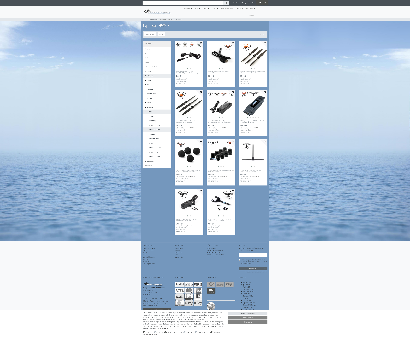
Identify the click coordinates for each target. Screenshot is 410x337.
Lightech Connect (249, 303)
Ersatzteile (250, 9)
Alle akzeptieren (247, 318)
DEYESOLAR (247, 300)
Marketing (190, 332)
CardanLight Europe (249, 305)
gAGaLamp (246, 285)
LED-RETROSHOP (249, 309)
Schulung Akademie (149, 264)
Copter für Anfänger (149, 248)
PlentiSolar (246, 294)
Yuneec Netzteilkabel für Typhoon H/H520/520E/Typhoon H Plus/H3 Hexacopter (188, 72)
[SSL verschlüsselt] (211, 306)
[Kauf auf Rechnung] (179, 297)
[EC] (197, 297)
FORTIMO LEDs (248, 307)
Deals (214, 9)
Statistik (160, 332)
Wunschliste (179, 257)
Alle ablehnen (247, 322)
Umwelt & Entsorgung (214, 253)
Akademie (252, 15)
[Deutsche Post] (211, 284)
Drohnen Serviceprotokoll (215, 255)
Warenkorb (178, 253)
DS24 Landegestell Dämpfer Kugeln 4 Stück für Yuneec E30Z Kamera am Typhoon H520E (188, 170)
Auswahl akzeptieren (248, 313)
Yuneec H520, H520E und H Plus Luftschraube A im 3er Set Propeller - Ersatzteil (188, 121)
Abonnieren (252, 269)
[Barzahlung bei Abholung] (188, 297)
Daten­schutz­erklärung (161, 328)
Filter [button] (263, 34)
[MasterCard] (188, 291)
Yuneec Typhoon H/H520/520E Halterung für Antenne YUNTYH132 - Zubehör (219, 220)
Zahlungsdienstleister (175, 332)
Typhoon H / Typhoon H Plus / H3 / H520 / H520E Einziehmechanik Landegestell (188, 220)
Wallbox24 (246, 287)
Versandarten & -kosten (215, 250)
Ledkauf (245, 298)
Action (205, 9)
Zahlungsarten (211, 248)
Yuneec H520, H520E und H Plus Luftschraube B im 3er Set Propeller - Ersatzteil (252, 72)
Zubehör (239, 9)
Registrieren (179, 248)
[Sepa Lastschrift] (188, 284)
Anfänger (187, 9)
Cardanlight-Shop (248, 289)
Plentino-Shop (247, 282)
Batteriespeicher (248, 291)
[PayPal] (179, 284)
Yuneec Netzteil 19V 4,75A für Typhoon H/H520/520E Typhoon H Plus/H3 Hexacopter (219, 121)
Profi (196, 9)
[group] (189, 55)
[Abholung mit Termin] (211, 291)
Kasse (177, 255)
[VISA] (179, 291)
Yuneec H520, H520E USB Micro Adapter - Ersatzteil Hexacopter (219, 72)
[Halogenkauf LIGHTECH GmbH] (153, 284)
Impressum (180, 326)
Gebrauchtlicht (248, 296)
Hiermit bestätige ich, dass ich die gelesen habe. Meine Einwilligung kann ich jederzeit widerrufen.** (254, 261)
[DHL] (220, 284)
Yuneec (170, 19)
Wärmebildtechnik (227, 9)
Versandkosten (191, 78)
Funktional (217, 332)
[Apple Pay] (197, 303)
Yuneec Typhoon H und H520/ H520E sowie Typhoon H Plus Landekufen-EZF (251, 170)
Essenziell (149, 332)
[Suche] (226, 3)
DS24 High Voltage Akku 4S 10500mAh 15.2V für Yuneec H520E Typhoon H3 (252, 121)
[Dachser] (229, 284)
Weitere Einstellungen (150, 334)
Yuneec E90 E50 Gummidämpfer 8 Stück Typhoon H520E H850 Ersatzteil (221, 170)
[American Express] (197, 291)
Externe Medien (203, 332)
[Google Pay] (188, 303)
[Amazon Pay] (197, 284)
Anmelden (178, 250)
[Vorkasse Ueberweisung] (179, 303)
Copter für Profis (148, 250)
